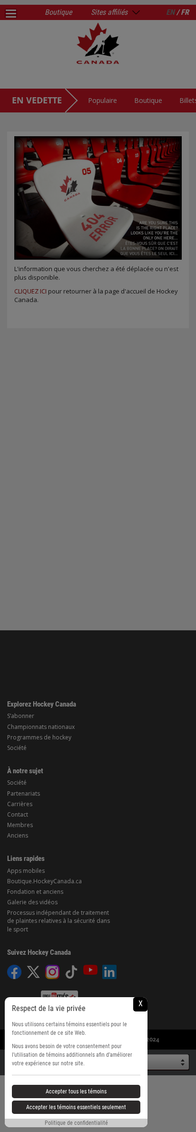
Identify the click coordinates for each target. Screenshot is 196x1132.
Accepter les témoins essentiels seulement (76, 1107)
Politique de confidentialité (76, 1123)
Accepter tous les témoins (76, 1091)
